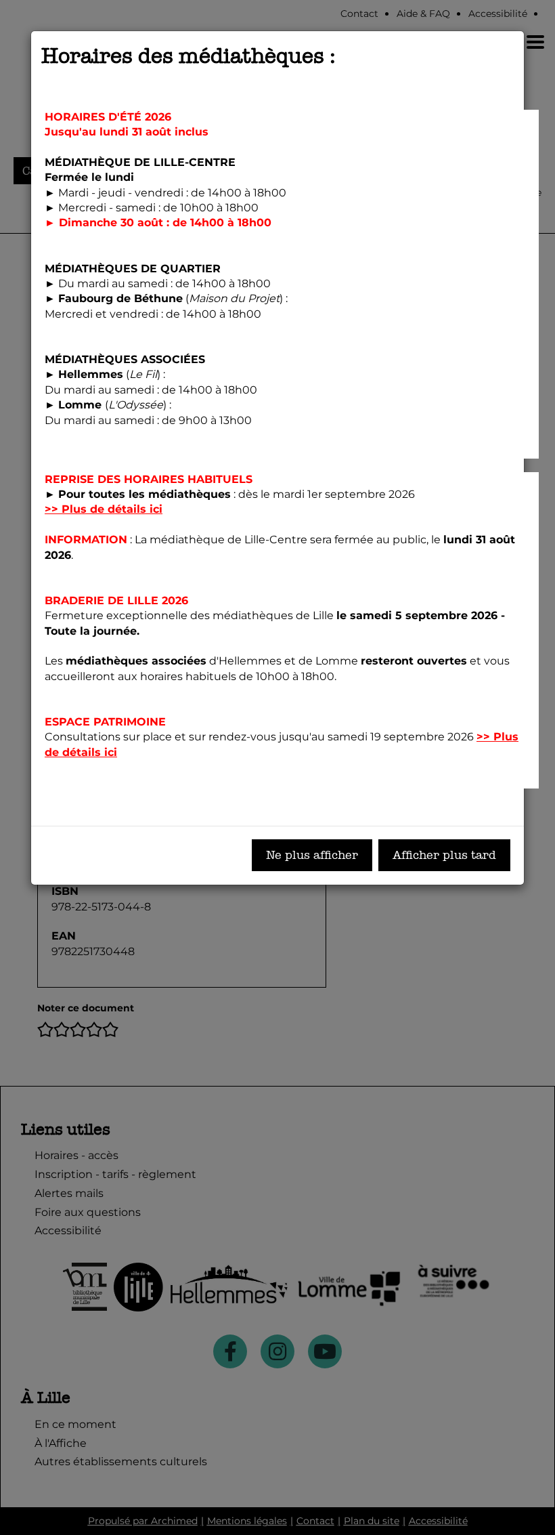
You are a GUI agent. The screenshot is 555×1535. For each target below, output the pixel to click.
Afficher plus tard (444, 855)
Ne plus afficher (312, 855)
